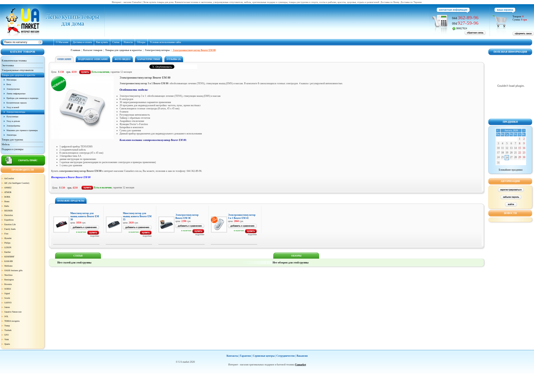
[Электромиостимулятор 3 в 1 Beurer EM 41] (251, 232)
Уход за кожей (12, 107)
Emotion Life (10, 224)
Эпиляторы (11, 135)
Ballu (6, 206)
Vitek (6, 339)
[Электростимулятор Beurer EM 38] (198, 232)
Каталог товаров (92, 50)
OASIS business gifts (13, 270)
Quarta (7, 344)
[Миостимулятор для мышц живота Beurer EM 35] (146, 233)
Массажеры (11, 80)
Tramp (7, 325)
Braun (6, 201)
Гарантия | (246, 355)
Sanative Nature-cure (12, 312)
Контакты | (233, 355)
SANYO (7, 302)
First (6, 233)
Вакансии (302, 355)
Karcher (7, 252)
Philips (7, 243)
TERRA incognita (11, 321)
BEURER (8, 210)
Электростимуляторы (15, 112)
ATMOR (7, 192)
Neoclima (8, 275)
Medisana (8, 266)
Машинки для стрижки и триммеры (22, 130)
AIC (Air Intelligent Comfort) (16, 183)
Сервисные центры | (264, 355)
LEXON (7, 247)
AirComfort (9, 178)
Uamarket (300, 364)
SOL (6, 316)
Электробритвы (13, 126)
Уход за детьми (13, 121)
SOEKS (7, 289)
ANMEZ (7, 187)
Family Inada (9, 229)
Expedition (9, 220)
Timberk (7, 330)
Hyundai (7, 238)
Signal (7, 293)
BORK (7, 197)
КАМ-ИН (8, 261)
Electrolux (8, 215)
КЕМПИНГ (9, 256)
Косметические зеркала (16, 103)
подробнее (94, 236)
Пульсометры (12, 116)
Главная (75, 50)
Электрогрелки (13, 89)
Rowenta (8, 284)
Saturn (7, 307)
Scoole (7, 298)
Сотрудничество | (286, 355)
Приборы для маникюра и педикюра (22, 98)
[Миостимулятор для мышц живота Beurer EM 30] (93, 233)
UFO (6, 335)
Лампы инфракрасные (15, 93)
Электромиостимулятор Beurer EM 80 (194, 50)
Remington (9, 279)
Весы (8, 84)
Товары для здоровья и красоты (123, 50)
